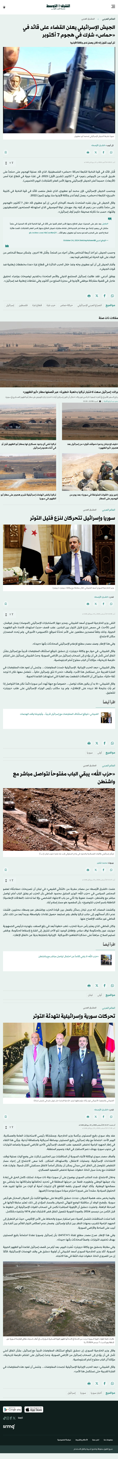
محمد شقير (102, 862)
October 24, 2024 (71, 240)
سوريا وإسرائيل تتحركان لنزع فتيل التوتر (72, 518)
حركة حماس (66, 305)
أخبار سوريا (96, 1392)
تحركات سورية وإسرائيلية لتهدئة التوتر (74, 1016)
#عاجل (105, 223)
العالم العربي (108, 18)
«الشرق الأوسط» (98, 145)
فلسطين (23, 305)
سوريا (90, 752)
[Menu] (113, 7)
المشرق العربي (88, 18)
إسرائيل (10, 305)
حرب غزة (51, 305)
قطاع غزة (37, 305)
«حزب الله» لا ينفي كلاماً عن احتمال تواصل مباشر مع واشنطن (68, 956)
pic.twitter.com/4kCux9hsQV (43, 232)
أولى (99, 752)
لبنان (90, 995)
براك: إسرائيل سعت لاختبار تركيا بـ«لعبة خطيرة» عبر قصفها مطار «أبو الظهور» (70, 392)
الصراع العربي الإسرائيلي (90, 305)
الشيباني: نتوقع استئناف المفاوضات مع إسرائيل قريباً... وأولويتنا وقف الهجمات (59, 713)
